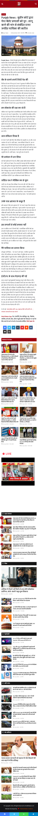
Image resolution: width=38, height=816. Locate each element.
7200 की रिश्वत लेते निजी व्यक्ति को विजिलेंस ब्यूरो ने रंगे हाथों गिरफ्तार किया (9, 440)
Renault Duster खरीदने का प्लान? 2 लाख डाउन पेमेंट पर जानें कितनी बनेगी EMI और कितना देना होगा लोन (24, 723)
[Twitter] (9, 327)
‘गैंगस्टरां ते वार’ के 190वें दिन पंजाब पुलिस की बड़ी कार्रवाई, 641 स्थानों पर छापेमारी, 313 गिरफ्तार (28, 420)
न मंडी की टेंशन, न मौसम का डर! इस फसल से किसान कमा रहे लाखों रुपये (24, 795)
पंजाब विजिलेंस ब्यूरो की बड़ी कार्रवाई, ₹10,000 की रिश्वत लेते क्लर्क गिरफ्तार (28, 442)
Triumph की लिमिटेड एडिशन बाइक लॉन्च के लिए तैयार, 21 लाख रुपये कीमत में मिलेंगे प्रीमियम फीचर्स (24, 705)
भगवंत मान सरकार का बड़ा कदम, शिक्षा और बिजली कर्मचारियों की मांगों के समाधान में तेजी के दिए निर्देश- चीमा (28, 379)
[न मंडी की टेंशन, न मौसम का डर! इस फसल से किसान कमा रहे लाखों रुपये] (6, 796)
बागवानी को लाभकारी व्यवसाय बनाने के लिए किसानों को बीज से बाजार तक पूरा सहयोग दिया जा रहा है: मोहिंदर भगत (25, 769)
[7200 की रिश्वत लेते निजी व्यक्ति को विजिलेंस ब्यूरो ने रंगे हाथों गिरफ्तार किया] (9, 432)
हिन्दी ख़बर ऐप (30, 321)
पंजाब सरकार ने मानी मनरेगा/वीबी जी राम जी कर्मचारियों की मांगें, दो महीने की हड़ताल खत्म (9, 378)
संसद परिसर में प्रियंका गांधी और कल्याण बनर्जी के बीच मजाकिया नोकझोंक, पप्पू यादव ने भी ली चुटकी (24, 528)
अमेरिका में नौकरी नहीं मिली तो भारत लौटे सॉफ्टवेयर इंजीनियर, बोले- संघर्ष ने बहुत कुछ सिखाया (17, 590)
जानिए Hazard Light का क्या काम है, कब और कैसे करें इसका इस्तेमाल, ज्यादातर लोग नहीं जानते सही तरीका (24, 714)
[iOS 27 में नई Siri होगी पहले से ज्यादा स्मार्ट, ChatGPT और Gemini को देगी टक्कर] (6, 641)
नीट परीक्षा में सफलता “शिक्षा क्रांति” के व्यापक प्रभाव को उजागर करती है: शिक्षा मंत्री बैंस (24, 616)
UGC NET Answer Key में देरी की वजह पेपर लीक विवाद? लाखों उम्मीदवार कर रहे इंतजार (24, 600)
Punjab (3, 14)
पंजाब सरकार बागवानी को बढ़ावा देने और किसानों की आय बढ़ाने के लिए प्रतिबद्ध (18, 759)
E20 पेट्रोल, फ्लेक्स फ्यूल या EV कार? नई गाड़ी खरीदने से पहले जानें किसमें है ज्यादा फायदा (23, 697)
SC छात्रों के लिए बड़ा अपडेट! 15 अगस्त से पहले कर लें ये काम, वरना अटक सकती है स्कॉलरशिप (24, 608)
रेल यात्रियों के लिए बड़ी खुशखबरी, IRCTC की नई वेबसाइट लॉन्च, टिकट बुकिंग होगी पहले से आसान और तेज (24, 657)
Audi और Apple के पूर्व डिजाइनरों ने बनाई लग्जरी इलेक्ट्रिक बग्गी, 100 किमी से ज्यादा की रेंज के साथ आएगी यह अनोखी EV (24, 649)
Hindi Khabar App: (6, 316)
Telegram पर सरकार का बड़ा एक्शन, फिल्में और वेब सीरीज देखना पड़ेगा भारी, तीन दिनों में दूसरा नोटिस (24, 674)
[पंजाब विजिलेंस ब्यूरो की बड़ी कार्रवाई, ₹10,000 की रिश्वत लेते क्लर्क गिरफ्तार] (28, 432)
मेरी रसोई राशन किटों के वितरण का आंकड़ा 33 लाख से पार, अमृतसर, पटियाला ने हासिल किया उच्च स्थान (27, 400)
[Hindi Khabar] (19, 4)
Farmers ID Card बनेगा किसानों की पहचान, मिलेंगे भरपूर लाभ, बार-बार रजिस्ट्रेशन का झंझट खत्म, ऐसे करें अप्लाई (24, 778)
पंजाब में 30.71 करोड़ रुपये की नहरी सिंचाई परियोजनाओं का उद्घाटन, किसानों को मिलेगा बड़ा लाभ (9, 400)
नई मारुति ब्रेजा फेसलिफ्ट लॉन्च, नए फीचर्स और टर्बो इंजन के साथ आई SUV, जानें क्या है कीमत (24, 689)
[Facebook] (5, 327)
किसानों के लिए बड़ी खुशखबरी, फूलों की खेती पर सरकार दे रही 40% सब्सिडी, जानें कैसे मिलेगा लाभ (24, 786)
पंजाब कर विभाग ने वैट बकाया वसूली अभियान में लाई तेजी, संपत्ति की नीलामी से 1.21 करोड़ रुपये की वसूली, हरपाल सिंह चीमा (28, 357)
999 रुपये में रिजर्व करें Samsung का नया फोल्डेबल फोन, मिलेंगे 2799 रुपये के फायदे (24, 666)
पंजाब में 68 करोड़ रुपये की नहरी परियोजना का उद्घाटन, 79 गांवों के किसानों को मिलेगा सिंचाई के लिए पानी (9, 420)
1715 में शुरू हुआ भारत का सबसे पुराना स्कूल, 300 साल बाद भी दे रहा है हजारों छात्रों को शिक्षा (24, 625)
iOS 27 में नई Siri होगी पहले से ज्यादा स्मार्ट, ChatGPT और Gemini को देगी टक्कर (22, 639)
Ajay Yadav (5, 33)
